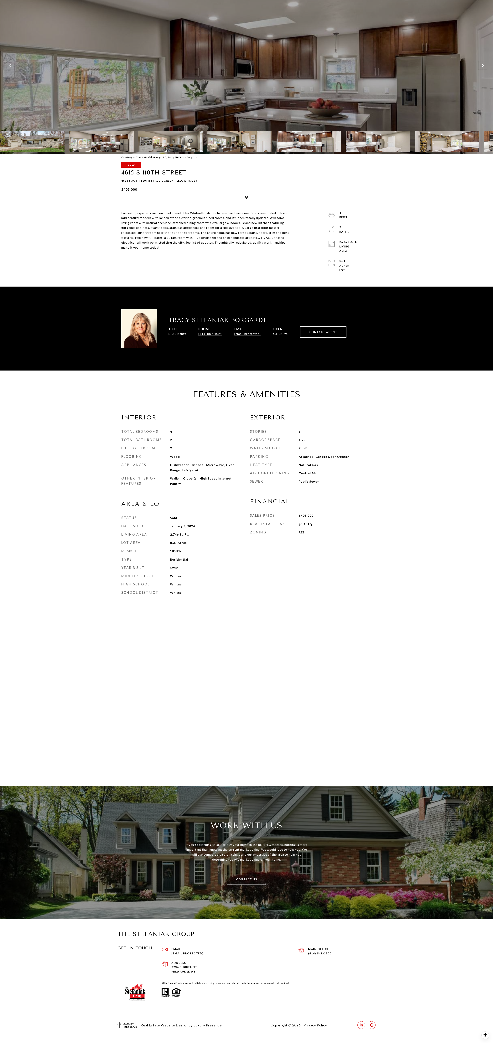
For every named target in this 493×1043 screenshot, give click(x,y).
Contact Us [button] (246, 879)
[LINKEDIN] (361, 1025)
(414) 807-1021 (210, 333)
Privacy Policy (315, 1025)
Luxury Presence (207, 1025)
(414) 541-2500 (319, 953)
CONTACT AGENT (323, 332)
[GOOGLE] (372, 1025)
